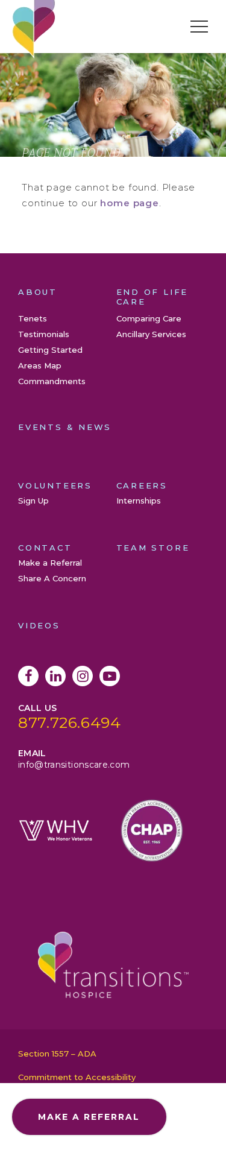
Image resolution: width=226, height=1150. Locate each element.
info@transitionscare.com (74, 764)
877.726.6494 (69, 722)
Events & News (64, 427)
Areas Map (39, 365)
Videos (39, 625)
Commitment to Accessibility (77, 1077)
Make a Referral (50, 562)
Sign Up (33, 500)
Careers (142, 485)
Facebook (28, 676)
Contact (45, 547)
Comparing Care (148, 318)
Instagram (82, 676)
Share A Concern (52, 578)
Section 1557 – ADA (57, 1053)
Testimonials (43, 334)
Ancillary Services (151, 334)
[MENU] (199, 26)
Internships (138, 500)
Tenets (32, 318)
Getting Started (50, 350)
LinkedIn (55, 676)
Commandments (52, 381)
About (37, 292)
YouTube (109, 676)
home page (129, 203)
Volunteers (55, 485)
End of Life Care (152, 296)
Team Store (153, 547)
